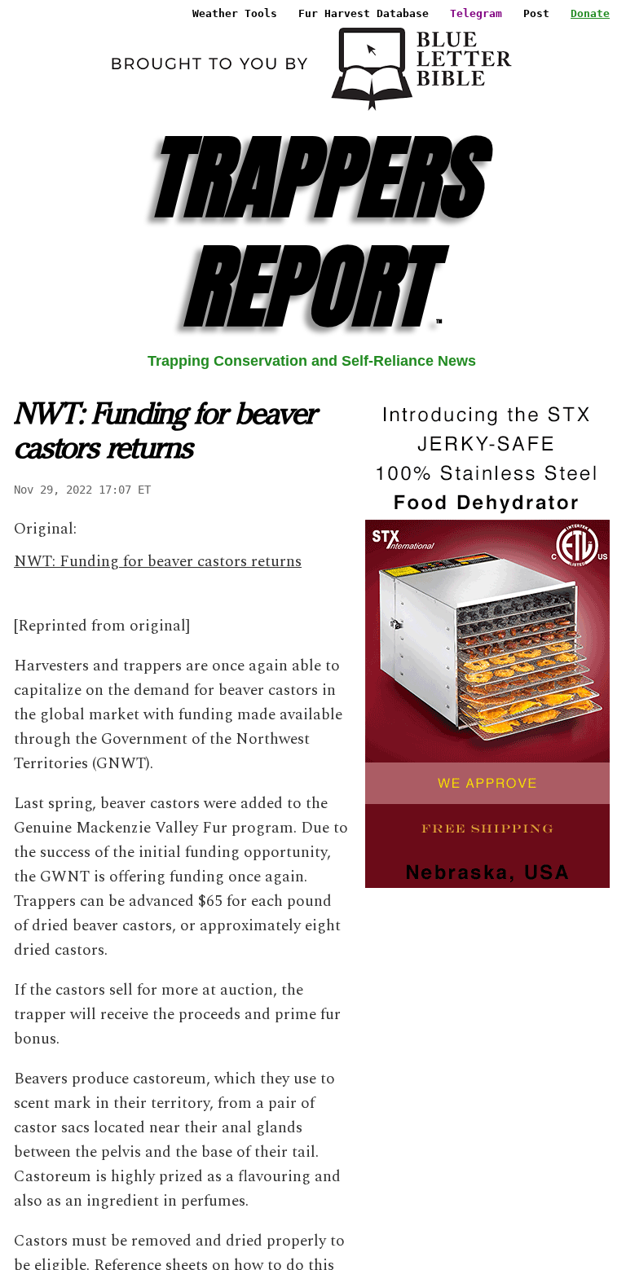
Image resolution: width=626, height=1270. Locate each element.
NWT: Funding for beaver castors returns (158, 561)
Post (536, 13)
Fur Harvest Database (363, 13)
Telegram (476, 13)
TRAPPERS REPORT (312, 231)
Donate (590, 13)
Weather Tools (234, 13)
